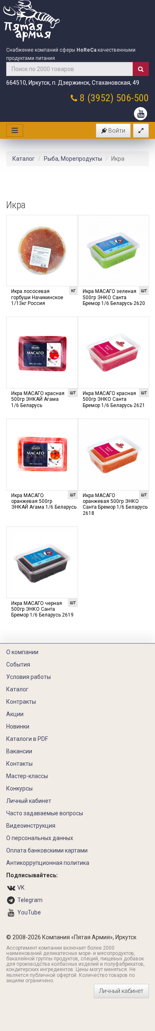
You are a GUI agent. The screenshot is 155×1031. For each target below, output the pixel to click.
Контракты (21, 701)
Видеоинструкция (30, 825)
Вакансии (19, 751)
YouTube (29, 912)
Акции (15, 714)
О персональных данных (39, 838)
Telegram (30, 900)
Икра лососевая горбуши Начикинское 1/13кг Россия (37, 297)
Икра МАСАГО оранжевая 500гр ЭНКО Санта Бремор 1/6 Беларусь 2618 (115, 504)
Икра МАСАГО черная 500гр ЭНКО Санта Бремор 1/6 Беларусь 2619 (42, 609)
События (18, 664)
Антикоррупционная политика (47, 863)
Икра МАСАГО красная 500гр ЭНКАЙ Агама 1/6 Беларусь (37, 399)
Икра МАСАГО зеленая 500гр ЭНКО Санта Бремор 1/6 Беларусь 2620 (114, 297)
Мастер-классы (27, 776)
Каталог (23, 158)
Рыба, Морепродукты (73, 158)
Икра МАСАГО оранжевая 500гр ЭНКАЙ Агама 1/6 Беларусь (43, 501)
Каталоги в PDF (27, 739)
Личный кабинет (28, 801)
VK (20, 887)
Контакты (19, 763)
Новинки (17, 726)
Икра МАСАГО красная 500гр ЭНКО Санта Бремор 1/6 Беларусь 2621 (114, 399)
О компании (22, 652)
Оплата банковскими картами (47, 850)
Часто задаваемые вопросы (44, 813)
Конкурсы (19, 788)
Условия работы (28, 677)
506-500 (132, 98)
